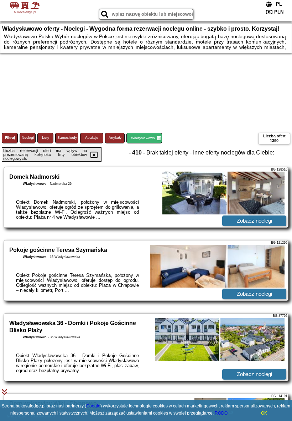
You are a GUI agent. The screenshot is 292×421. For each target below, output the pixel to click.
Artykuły (115, 138)
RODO (221, 413)
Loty (45, 138)
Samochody (67, 138)
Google (93, 406)
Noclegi (28, 138)
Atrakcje (91, 138)
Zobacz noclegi (254, 221)
